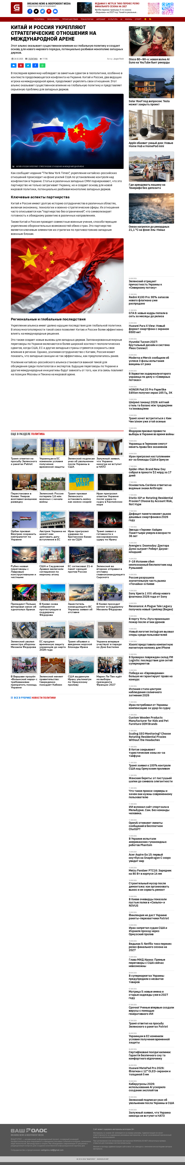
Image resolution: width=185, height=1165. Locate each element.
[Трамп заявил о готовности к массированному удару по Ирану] (110, 519)
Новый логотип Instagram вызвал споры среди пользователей (151, 633)
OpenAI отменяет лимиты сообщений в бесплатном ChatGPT (146, 826)
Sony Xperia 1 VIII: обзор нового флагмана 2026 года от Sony (149, 595)
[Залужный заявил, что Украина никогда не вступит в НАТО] (110, 447)
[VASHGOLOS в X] (36, 11)
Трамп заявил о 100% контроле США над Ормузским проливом (150, 767)
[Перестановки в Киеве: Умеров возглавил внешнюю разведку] (24, 482)
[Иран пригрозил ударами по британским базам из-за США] (81, 519)
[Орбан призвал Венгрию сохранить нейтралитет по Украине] (24, 519)
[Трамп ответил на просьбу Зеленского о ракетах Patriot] (24, 447)
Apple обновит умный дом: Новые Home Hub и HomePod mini (151, 144)
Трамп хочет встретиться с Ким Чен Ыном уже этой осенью (150, 419)
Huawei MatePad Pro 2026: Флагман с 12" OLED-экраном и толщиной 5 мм (150, 1071)
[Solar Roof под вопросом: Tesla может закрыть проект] (151, 83)
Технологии (87, 19)
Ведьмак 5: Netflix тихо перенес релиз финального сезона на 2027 (150, 947)
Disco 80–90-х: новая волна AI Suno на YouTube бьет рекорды (149, 60)
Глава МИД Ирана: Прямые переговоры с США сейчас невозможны (147, 963)
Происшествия (70, 19)
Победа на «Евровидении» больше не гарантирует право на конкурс (151, 676)
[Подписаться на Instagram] (154, 8)
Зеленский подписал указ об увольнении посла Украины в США (151, 1101)
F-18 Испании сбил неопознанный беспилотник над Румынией (150, 565)
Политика (39, 19)
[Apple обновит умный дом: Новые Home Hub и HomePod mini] (151, 125)
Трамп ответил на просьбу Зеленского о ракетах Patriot (148, 1025)
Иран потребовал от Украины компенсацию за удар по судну (150, 706)
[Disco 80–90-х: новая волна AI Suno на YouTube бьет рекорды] (151, 42)
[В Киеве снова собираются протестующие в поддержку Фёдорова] (53, 592)
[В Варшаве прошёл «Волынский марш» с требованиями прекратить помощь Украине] (24, 665)
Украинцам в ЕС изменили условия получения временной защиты (149, 1039)
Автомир (100, 19)
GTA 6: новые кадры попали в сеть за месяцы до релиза (148, 314)
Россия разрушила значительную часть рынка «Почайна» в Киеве (147, 581)
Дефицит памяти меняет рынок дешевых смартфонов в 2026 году (150, 517)
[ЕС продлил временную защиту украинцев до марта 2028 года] (53, 630)
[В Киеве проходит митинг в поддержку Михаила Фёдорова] (110, 592)
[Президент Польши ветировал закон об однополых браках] (24, 592)
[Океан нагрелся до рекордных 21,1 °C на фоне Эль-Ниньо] (151, 209)
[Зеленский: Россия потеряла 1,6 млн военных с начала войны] (53, 482)
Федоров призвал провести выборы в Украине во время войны (151, 432)
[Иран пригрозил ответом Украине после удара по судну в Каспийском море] (110, 482)
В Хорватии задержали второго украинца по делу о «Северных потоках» (150, 377)
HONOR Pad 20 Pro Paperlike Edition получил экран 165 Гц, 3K (150, 391)
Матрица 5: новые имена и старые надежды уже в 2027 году (148, 995)
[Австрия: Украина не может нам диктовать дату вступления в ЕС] (53, 519)
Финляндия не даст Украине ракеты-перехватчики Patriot (149, 916)
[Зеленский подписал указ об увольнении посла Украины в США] (81, 447)
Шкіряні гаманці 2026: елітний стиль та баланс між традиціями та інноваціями (150, 405)
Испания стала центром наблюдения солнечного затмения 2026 (145, 692)
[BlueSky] (13, 65)
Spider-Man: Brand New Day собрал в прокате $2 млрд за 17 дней (150, 472)
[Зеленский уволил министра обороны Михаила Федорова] (24, 630)
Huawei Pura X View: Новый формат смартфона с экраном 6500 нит (149, 329)
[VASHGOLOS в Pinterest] (48, 11)
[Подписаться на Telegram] (167, 8)
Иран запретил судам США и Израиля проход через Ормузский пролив (148, 931)
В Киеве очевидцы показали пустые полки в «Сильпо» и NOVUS (148, 902)
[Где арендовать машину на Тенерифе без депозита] (151, 167)
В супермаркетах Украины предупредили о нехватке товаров (146, 979)
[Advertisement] (67, 404)
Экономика (53, 19)
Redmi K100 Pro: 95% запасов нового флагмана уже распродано (149, 300)
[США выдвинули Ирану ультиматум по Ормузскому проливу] (81, 665)
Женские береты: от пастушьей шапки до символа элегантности (151, 779)
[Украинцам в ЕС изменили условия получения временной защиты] (53, 447)
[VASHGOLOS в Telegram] (42, 11)
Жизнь (128, 19)
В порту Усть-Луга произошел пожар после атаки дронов (149, 620)
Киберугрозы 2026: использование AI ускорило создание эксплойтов (147, 1087)
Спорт (138, 19)
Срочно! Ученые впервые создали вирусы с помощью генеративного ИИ (151, 1011)
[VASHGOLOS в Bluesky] (55, 11)
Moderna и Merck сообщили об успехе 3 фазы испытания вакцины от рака (149, 361)
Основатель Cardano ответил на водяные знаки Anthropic (150, 486)
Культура (113, 19)
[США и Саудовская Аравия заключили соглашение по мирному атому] (53, 554)
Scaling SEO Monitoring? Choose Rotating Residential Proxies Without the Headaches (150, 737)
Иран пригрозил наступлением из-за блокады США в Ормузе (149, 458)
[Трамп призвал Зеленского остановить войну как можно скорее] (81, 482)
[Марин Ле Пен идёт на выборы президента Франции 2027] (110, 665)
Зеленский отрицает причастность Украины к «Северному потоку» (145, 284)
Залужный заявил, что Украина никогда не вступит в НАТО (150, 1114)
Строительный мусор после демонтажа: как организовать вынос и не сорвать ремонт (149, 886)
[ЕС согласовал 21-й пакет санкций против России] (81, 554)
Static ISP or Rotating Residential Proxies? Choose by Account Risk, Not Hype (151, 501)
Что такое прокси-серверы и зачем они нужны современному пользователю (150, 794)
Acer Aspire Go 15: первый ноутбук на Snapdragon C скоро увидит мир (150, 858)
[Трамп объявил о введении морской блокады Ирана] (81, 630)
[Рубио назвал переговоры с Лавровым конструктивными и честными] (24, 554)
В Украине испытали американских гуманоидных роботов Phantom (148, 842)
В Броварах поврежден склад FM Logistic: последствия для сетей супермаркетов (151, 660)
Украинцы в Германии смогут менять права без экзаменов (148, 445)
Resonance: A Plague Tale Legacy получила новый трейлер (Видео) (151, 607)
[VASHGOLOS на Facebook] (29, 11)
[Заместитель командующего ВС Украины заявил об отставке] (81, 592)
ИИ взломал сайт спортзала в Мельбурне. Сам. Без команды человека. (149, 810)
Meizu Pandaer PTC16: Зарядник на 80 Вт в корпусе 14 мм (150, 872)
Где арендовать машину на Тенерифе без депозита (147, 186)
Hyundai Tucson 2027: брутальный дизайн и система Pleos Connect (149, 345)
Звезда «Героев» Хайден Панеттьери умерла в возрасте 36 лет (150, 533)
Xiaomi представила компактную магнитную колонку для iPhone (151, 646)
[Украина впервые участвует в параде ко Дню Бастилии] (110, 630)
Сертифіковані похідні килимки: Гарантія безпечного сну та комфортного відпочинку (150, 1055)
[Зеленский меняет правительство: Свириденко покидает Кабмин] (53, 665)
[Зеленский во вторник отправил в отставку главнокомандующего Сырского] (110, 554)
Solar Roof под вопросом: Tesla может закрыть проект (149, 102)
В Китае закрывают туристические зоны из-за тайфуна (147, 753)
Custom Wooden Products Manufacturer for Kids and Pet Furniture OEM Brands (149, 721)
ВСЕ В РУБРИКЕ (35, 697)
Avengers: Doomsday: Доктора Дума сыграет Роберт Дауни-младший (149, 549)
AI (121, 19)
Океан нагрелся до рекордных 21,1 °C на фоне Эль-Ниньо (149, 228)
